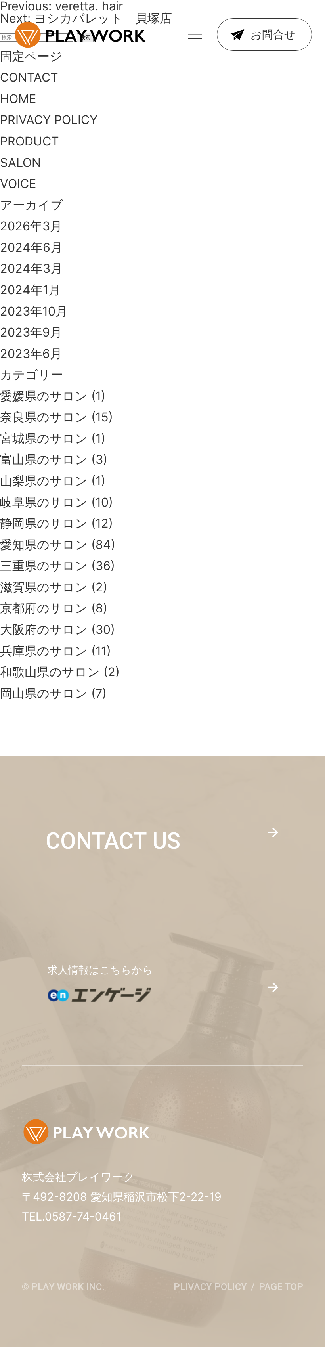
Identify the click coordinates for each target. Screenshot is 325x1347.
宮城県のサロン (44, 438)
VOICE (18, 183)
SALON (20, 162)
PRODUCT (29, 141)
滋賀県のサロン (44, 587)
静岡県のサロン (44, 523)
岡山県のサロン (44, 693)
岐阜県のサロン (44, 502)
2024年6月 (31, 247)
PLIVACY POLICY (210, 1286)
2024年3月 (31, 268)
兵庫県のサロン (44, 650)
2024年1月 (30, 289)
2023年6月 (31, 353)
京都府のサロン (44, 608)
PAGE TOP (281, 1286)
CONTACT (29, 77)
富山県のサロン (44, 459)
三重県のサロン (44, 565)
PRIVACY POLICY (49, 119)
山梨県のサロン (44, 480)
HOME (18, 98)
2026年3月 (31, 225)
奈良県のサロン (44, 416)
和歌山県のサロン (50, 671)
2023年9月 (31, 332)
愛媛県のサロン (44, 395)
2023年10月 (34, 311)
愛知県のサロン (44, 544)
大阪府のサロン (44, 629)
